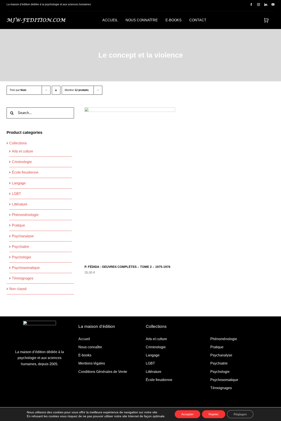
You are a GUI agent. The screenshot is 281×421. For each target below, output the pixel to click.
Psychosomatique (26, 268)
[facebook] (251, 4)
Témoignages (22, 278)
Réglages (240, 414)
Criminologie (22, 162)
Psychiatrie (20, 247)
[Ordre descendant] (56, 90)
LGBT (16, 194)
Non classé (18, 289)
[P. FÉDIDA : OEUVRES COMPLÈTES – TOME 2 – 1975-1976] (130, 183)
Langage (19, 183)
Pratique (18, 225)
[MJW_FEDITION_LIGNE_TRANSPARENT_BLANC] (36, 19)
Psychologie (21, 257)
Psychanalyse (23, 236)
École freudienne (25, 172)
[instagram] (258, 4)
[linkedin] (265, 4)
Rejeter (214, 414)
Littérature (19, 204)
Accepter (187, 414)
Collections (18, 143)
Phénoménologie (25, 215)
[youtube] (273, 4)
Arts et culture (22, 151)
